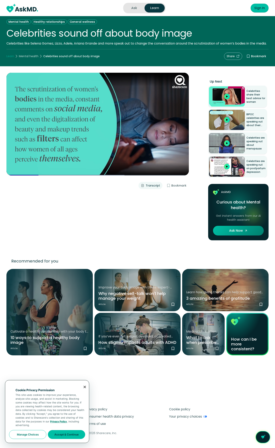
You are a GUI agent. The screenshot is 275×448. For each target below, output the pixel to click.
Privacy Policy (58, 421)
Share (231, 56)
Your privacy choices (185, 416)
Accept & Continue (66, 434)
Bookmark (258, 56)
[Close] (84, 387)
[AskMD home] (22, 8)
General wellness (82, 22)
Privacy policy (96, 409)
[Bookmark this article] (85, 348)
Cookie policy (179, 409)
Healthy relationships (49, 22)
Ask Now (236, 230)
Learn (10, 56)
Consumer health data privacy (109, 416)
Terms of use (95, 423)
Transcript (153, 186)
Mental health (18, 22)
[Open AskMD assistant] (263, 437)
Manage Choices (28, 434)
